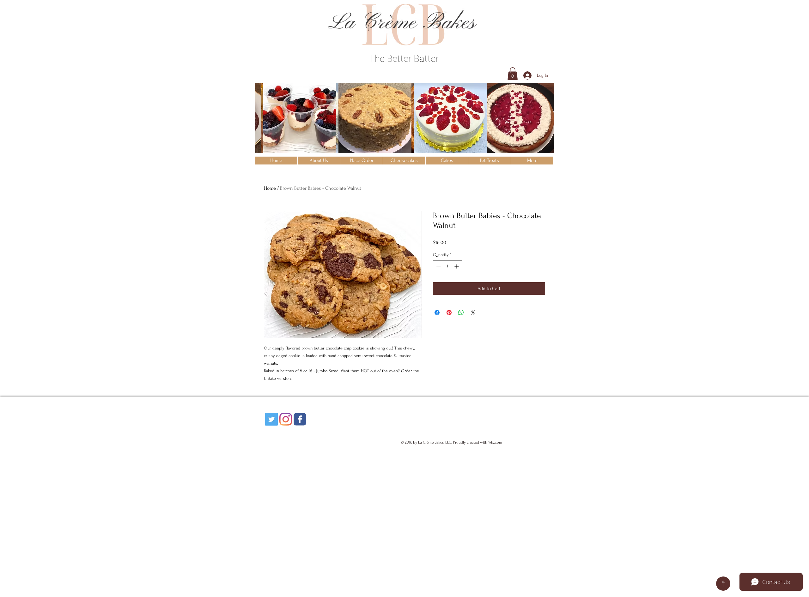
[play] (541, 148)
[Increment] (457, 266)
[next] (540, 123)
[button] (512, 73)
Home (270, 188)
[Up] (723, 583)
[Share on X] (473, 312)
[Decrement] (438, 266)
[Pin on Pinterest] (449, 312)
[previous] (268, 123)
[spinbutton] (447, 266)
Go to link (267, 146)
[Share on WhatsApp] (461, 312)
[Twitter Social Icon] (271, 419)
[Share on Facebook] (437, 312)
